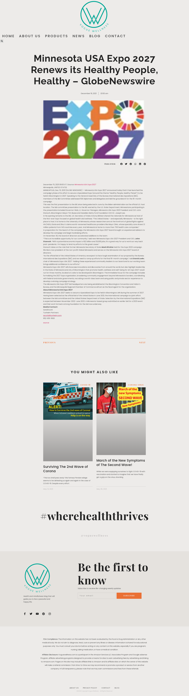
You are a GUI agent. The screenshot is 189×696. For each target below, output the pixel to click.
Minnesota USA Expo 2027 (85, 184)
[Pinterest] (43, 613)
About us (30, 36)
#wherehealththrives (94, 515)
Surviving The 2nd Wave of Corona (65, 468)
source (46, 322)
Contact (115, 36)
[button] (2, 41)
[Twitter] (31, 613)
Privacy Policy (90, 688)
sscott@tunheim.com (52, 315)
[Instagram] (49, 613)
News (79, 36)
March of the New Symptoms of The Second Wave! (120, 462)
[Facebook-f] (24, 613)
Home (8, 36)
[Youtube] (37, 613)
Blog (95, 36)
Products (56, 36)
